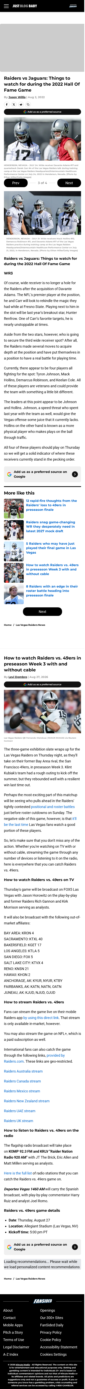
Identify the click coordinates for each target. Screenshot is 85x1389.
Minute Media (23, 1364)
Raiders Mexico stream (22, 1091)
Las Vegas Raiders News (30, 624)
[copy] (28, 104)
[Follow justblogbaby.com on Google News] (75, 474)
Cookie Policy (50, 1340)
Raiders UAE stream (19, 1111)
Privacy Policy (51, 1332)
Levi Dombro (17, 677)
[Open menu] (6, 6)
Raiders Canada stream (22, 1081)
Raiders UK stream (18, 1121)
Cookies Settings (53, 1354)
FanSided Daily (51, 1325)
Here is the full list (18, 1173)
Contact (9, 1318)
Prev (15, 183)
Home (8, 624)
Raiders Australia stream (23, 1071)
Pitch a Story (13, 1332)
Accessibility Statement (58, 1347)
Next (69, 183)
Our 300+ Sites (51, 1318)
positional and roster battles (53, 807)
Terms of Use (13, 1340)
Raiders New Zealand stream (27, 1101)
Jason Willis (17, 97)
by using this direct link (41, 1018)
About (8, 1310)
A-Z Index (10, 1354)
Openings (47, 1310)
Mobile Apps (13, 1325)
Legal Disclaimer (16, 1347)
